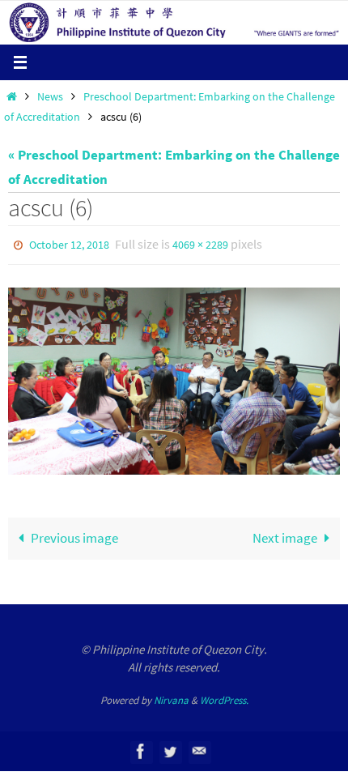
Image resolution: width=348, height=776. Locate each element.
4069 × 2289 (200, 244)
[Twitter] (169, 748)
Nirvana (171, 696)
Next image (285, 535)
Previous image (74, 535)
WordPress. (224, 696)
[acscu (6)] (174, 377)
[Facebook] (140, 748)
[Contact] (199, 748)
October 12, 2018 (69, 244)
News (50, 97)
